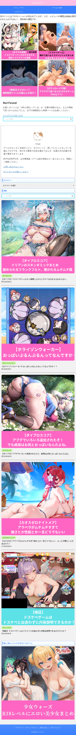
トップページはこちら (13, 115)
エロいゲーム (19, 11)
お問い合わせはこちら (13, 167)
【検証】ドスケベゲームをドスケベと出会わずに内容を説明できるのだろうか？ (33, 631)
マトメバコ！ (38, 3)
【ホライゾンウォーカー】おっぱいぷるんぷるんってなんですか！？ (29, 366)
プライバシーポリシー (31, 727)
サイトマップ (19, 727)
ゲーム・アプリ (19, 8)
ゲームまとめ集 (57, 8)
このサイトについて (55, 727)
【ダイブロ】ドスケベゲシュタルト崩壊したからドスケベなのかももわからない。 (34, 279)
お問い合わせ (43, 727)
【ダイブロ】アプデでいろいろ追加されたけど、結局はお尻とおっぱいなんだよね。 (35, 454)
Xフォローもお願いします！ (16, 172)
